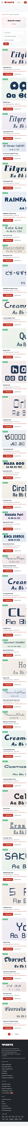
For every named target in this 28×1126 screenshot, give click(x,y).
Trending (4, 1071)
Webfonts (4, 1073)
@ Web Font (18, 74)
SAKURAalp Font (8, 872)
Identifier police (6, 1084)
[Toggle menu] (2, 2)
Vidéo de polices (6, 1108)
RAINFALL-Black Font (9, 213)
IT (19, 1116)
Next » (17, 1034)
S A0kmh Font (7, 907)
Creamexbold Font (9, 749)
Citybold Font (7, 67)
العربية (11, 1119)
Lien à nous (5, 1106)
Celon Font (6, 808)
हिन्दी (20, 1119)
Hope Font (6, 678)
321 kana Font (7, 993)
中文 (3, 1119)
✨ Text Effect (7, 1093)
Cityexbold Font (8, 181)
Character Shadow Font (10, 1021)
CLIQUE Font (7, 628)
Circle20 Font (7, 500)
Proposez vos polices (7, 1077)
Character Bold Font (9, 971)
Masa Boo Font (7, 471)
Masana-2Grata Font (9, 721)
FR (16, 1116)
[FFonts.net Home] (9, 2)
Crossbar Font (7, 838)
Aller (6, 44)
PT (22, 1116)
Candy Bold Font (8, 449)
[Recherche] (25, 2)
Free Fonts (5, 14)
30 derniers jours (6, 1110)
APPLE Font (6, 102)
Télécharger (8, 74)
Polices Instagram (7, 1088)
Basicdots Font (7, 255)
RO (13, 1116)
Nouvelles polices (6, 1066)
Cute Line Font (7, 235)
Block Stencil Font (8, 544)
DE (6, 1116)
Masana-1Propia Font (9, 565)
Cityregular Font (8, 131)
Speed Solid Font (8, 650)
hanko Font (6, 385)
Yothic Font (6, 942)
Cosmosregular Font (9, 779)
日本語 (16, 1119)
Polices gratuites (6, 1064)
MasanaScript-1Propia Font (11, 700)
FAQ (3, 1101)
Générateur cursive (7, 1090)
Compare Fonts (6, 1086)
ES (9, 1116)
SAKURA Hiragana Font (10, 288)
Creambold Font (8, 593)
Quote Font (6, 350)
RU (7, 1119)
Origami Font (7, 420)
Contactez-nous (6, 1099)
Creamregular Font (9, 318)
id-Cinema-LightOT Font (10, 153)
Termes (4, 1103)
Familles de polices (7, 1075)
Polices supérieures (7, 1069)
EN (3, 1116)
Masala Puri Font (8, 522)
